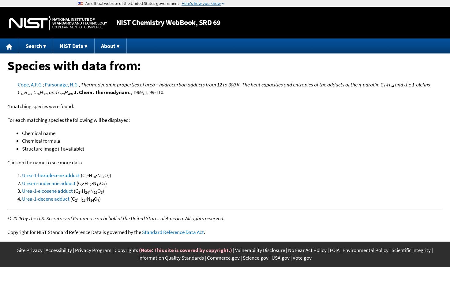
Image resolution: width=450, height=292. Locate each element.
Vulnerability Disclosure (260, 250)
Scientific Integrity (411, 250)
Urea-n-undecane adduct (49, 183)
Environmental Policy (365, 250)
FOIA (334, 250)
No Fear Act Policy (307, 250)
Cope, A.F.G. (30, 84)
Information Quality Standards (171, 257)
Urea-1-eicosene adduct (47, 191)
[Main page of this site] (9, 45)
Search (34, 45)
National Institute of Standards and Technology (58, 23)
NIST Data (71, 45)
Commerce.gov (223, 257)
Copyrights (126, 250)
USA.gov (281, 257)
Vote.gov (302, 257)
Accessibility (59, 250)
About (108, 45)
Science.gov (255, 257)
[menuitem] (9, 45)
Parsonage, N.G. (62, 84)
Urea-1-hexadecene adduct (51, 175)
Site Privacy (30, 250)
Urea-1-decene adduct (45, 198)
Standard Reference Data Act (173, 232)
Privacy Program (93, 250)
